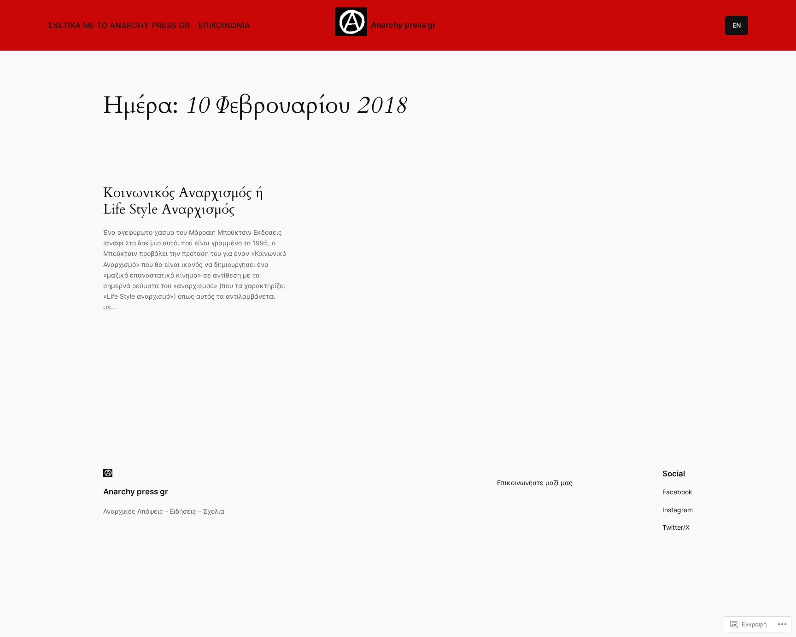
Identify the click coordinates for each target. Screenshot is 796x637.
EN (736, 25)
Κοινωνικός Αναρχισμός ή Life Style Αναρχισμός (183, 201)
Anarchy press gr (403, 24)
